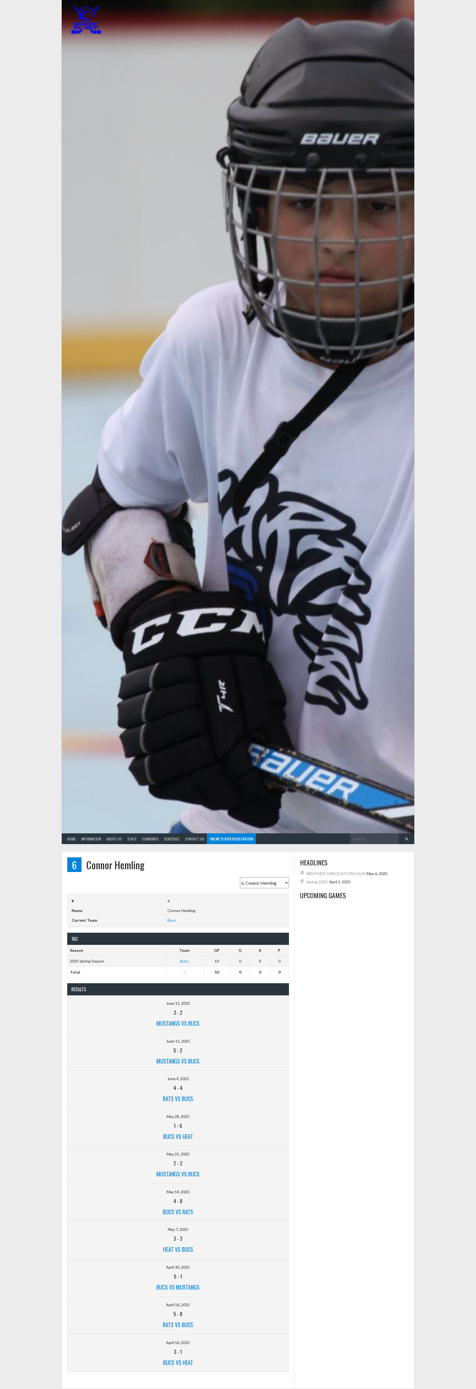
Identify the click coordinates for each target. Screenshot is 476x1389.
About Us (114, 839)
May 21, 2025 (178, 1154)
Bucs (171, 920)
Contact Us (194, 839)
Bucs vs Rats (178, 1212)
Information (91, 839)
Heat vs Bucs (178, 1249)
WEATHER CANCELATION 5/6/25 (336, 873)
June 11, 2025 (178, 1003)
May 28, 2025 (178, 1116)
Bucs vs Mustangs (177, 1287)
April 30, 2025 (178, 1267)
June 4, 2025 (178, 1078)
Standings (150, 839)
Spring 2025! (317, 881)
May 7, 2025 (178, 1229)
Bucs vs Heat (178, 1136)
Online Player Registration (231, 839)
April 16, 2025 (178, 1304)
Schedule (172, 839)
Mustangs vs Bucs (177, 1023)
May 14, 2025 (178, 1191)
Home (71, 839)
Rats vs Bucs (178, 1098)
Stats (131, 839)
